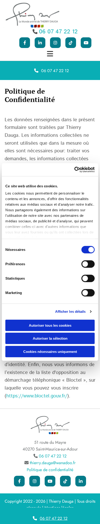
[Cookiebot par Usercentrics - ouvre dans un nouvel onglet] (74, 170)
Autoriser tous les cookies (50, 325)
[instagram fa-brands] (55, 42)
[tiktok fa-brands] (70, 42)
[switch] (88, 264)
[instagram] (34, 481)
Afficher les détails (70, 311)
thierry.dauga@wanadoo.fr (53, 463)
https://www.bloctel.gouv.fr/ (36, 396)
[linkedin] (80, 481)
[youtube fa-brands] (86, 42)
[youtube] (50, 481)
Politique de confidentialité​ (50, 470)
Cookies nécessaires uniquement (50, 351)
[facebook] (24, 42)
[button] (50, 70)
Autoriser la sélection (50, 338)
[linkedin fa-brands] (40, 42)
